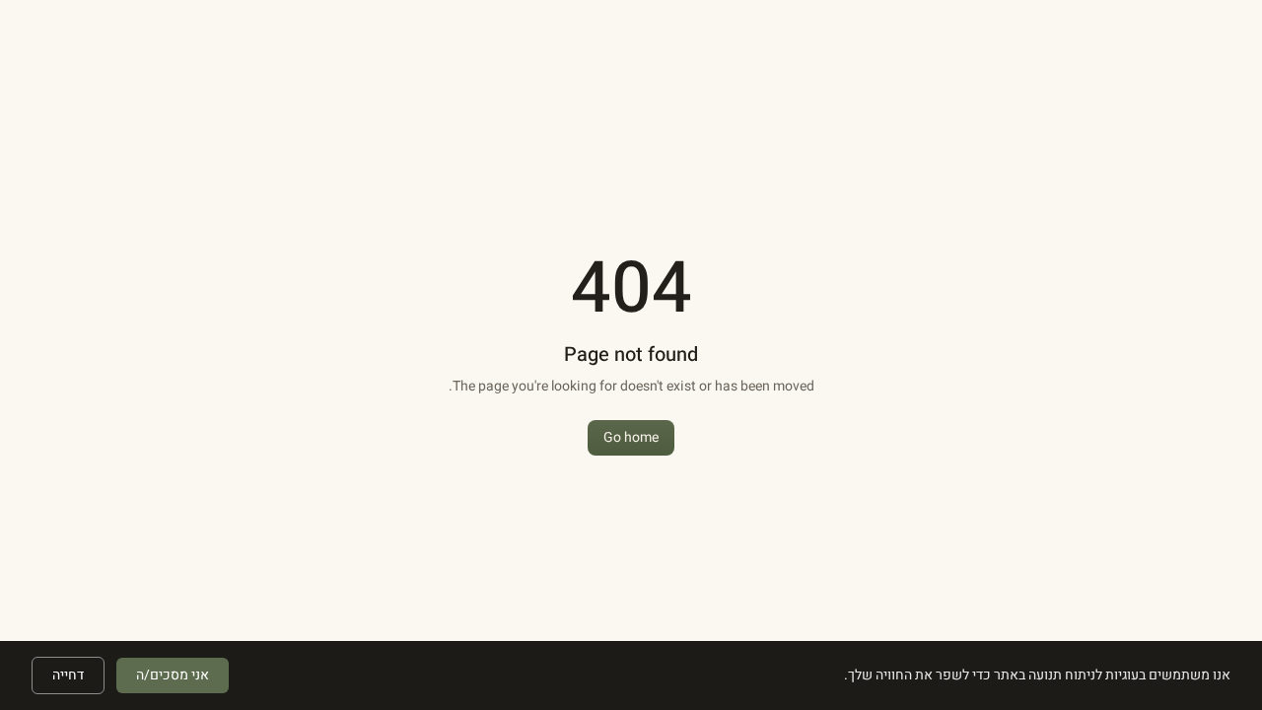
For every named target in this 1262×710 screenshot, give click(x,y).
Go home (631, 437)
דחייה (68, 675)
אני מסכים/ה (172, 675)
